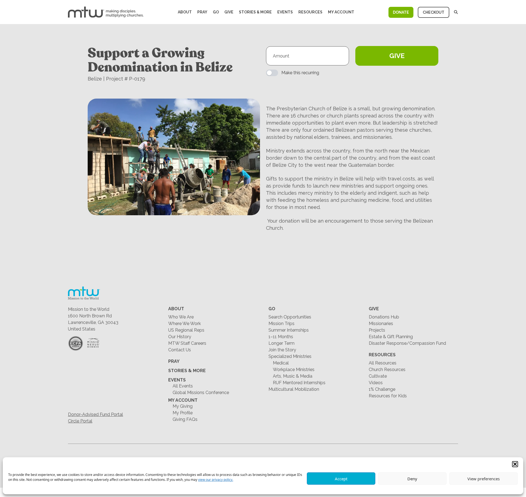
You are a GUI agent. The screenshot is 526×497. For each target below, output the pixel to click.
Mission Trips (281, 323)
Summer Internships (288, 330)
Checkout (433, 12)
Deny (412, 478)
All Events (183, 386)
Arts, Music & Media (292, 376)
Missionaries (381, 323)
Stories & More (255, 12)
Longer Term (281, 343)
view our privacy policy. (215, 479)
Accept (341, 478)
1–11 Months (280, 336)
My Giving (183, 406)
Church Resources (387, 369)
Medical (281, 363)
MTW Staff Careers (187, 343)
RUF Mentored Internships (299, 382)
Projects (377, 330)
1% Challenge (382, 389)
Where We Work (184, 323)
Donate (401, 12)
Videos (376, 382)
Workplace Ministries (294, 369)
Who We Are (181, 317)
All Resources (382, 363)
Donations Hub (384, 317)
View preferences (483, 478)
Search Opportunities (289, 317)
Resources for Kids (388, 395)
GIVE (397, 56)
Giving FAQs (185, 419)
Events (285, 12)
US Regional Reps (186, 330)
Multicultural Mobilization (293, 389)
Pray (202, 12)
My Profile (183, 412)
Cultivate (378, 376)
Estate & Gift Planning (391, 336)
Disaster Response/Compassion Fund (407, 343)
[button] (515, 464)
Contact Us (179, 349)
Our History (179, 336)
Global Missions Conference (201, 392)
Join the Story (282, 349)
